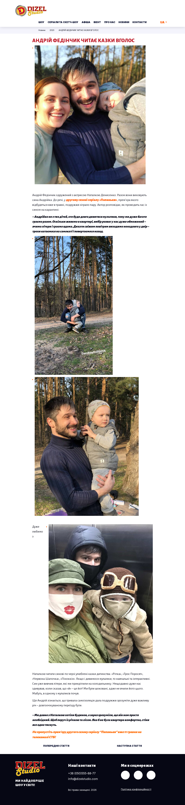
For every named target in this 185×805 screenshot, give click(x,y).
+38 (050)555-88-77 (82, 773)
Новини (124, 22)
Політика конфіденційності (136, 789)
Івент (97, 22)
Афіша (86, 22)
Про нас (109, 22)
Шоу (41, 22)
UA (162, 22)
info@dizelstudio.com (83, 779)
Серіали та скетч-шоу (63, 22)
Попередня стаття (56, 746)
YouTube (146, 9)
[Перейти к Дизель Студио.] (33, 30)
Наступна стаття (129, 746)
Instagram (167, 9)
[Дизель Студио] (30, 768)
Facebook (156, 9)
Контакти (139, 22)
